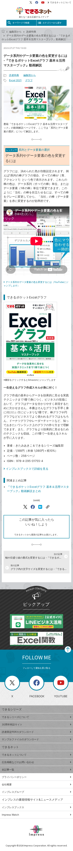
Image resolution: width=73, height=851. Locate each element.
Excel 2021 (15, 80)
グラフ (29, 80)
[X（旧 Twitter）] (31, 2)
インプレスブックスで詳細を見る (27, 468)
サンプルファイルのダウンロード (20, 739)
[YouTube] (42, 2)
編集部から (15, 31)
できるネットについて (60, 2)
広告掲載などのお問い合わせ (18, 762)
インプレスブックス (13, 807)
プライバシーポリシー (14, 776)
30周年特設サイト (12, 724)
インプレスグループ (13, 791)
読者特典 (31, 31)
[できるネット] (3, 31)
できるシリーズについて (15, 716)
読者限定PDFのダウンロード (18, 731)
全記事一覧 (8, 769)
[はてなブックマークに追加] (40, 507)
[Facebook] (36, 2)
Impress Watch (10, 814)
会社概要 (7, 784)
